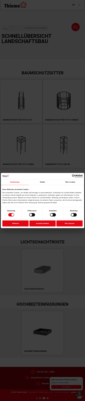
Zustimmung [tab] (14, 182)
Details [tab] (42, 182)
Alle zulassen (69, 223)
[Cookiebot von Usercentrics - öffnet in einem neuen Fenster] (73, 176)
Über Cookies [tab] (70, 182)
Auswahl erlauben (42, 223)
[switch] (32, 214)
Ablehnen (15, 223)
